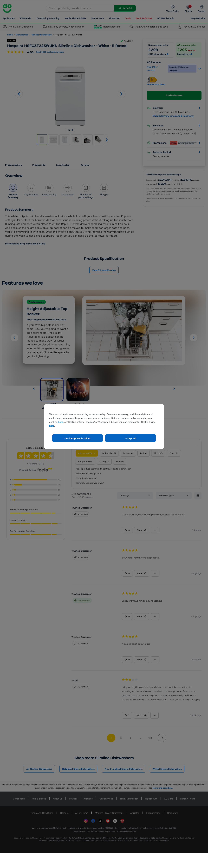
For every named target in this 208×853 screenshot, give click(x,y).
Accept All (130, 438)
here (60, 422)
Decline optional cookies (78, 438)
